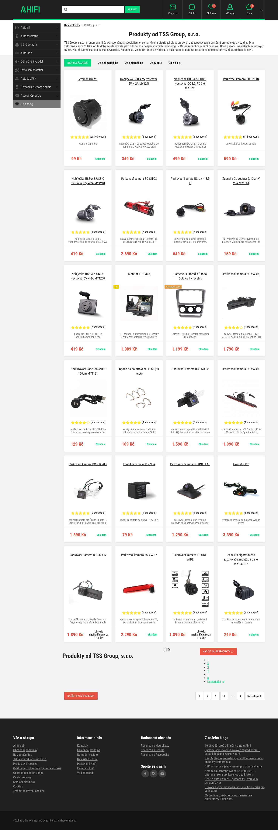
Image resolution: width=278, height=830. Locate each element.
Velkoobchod (85, 773)
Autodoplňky (28, 78)
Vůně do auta (29, 44)
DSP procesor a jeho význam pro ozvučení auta (233, 766)
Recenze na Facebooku (155, 754)
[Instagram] (154, 773)
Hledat (132, 9)
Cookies (18, 786)
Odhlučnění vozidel (32, 61)
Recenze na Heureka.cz (155, 745)
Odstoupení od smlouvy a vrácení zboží (37, 768)
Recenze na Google (152, 750)
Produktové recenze (25, 764)
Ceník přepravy (22, 777)
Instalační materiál (32, 70)
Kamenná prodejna (88, 750)
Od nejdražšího (134, 63)
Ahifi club (19, 745)
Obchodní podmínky (25, 750)
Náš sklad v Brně (87, 759)
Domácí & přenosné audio (36, 87)
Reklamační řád (22, 754)
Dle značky (27, 104)
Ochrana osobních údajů (28, 773)
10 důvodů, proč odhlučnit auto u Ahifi (228, 745)
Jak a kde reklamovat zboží (30, 759)
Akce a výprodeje (31, 95)
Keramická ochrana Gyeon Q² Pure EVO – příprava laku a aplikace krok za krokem (230, 772)
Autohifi (25, 27)
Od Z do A (175, 63)
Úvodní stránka (72, 25)
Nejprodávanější (77, 62)
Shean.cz (71, 820)
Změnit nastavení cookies (28, 791)
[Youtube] (162, 773)
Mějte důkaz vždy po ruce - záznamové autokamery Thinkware (228, 797)
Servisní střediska (24, 782)
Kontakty (82, 745)
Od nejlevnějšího (108, 63)
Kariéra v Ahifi (85, 768)
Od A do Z (156, 63)
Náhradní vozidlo (87, 754)
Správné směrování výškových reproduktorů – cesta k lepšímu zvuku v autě (232, 752)
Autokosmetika (30, 36)
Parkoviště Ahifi (86, 764)
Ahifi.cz (52, 820)
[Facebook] (145, 773)
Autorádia (27, 53)
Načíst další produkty (217, 651)
